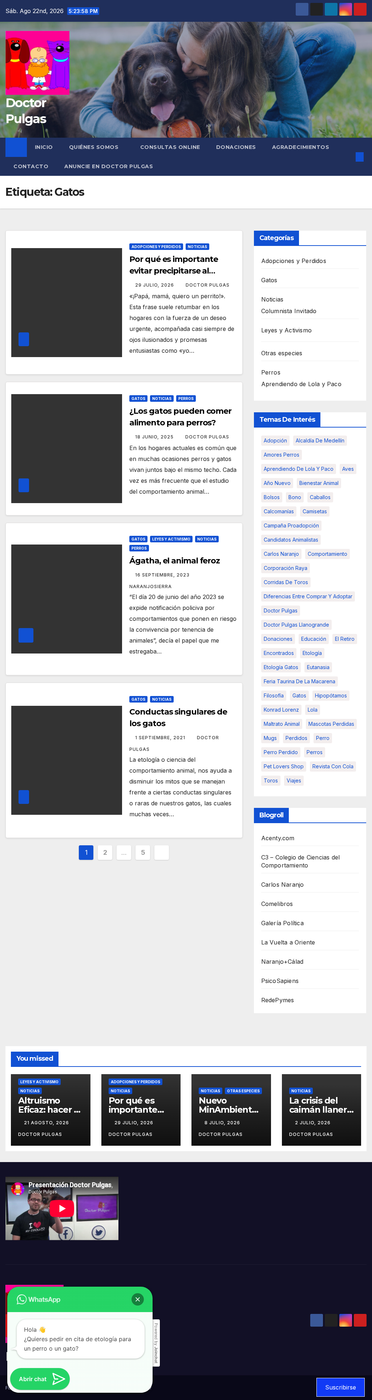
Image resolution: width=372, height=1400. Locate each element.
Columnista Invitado (289, 311)
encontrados (279, 653)
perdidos (296, 738)
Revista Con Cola (332, 766)
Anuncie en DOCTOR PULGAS (108, 166)
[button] (348, 157)
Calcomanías (279, 511)
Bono (294, 497)
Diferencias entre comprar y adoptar (308, 596)
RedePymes (277, 1000)
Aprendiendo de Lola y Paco (301, 384)
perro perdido (281, 752)
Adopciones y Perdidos (156, 246)
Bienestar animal (319, 483)
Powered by (156, 1343)
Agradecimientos (300, 147)
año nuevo (277, 483)
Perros (186, 398)
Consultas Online (170, 147)
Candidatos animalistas (291, 540)
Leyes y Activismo (171, 539)
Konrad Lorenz (281, 710)
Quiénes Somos (94, 147)
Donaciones (236, 147)
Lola (313, 710)
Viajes (294, 780)
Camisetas (315, 511)
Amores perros (281, 455)
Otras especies (282, 353)
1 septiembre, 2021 (161, 737)
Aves (348, 469)
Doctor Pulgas (208, 285)
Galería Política (282, 923)
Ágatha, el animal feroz (174, 561)
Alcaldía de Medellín (320, 440)
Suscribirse (340, 1387)
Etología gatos (281, 667)
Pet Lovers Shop (284, 766)
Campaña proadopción (291, 525)
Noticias (197, 246)
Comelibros (277, 903)
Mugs (270, 738)
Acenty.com (278, 838)
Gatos (138, 398)
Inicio (44, 147)
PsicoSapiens (280, 980)
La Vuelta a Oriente (288, 942)
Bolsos (272, 497)
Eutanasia (318, 667)
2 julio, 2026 (313, 1122)
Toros (271, 780)
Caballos (320, 497)
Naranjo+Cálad (282, 961)
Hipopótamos (331, 695)
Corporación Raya (285, 568)
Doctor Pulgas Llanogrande (296, 625)
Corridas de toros (286, 582)
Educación (313, 639)
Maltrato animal (282, 724)
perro (322, 738)
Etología (312, 653)
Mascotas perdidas (331, 724)
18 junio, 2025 (155, 437)
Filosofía (274, 695)
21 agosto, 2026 (47, 1122)
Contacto (30, 166)
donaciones (278, 639)
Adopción (275, 440)
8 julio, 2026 (223, 1122)
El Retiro (345, 639)
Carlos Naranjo (281, 554)
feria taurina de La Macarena (299, 681)
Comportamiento (327, 554)
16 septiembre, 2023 (163, 575)
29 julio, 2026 (155, 285)
